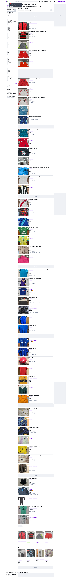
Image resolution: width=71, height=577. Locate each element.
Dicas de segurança (11, 572)
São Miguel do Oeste (33, 4)
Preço (7, 82)
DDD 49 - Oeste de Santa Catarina (26, 4)
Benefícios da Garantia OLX (10, 12)
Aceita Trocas (8, 89)
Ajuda (7, 572)
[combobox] (26, 1)
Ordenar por (8, 95)
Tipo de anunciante (9, 92)
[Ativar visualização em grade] (52, 10)
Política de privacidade (13, 574)
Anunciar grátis (62, 1)
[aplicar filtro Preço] (16, 83)
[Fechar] (20, 4)
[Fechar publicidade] (19, 572)
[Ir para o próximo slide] (52, 538)
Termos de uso (8, 574)
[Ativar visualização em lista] (50, 10)
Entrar (54, 1)
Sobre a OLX (16, 572)
